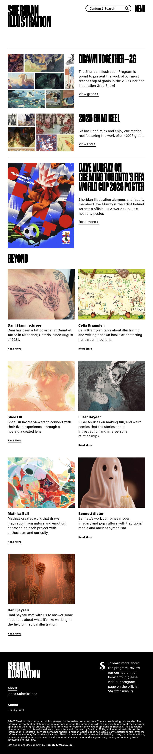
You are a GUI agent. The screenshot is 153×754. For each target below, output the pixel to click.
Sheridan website (120, 691)
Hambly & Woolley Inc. (59, 745)
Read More (14, 348)
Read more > (89, 221)
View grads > (89, 93)
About (12, 688)
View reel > (87, 144)
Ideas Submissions (22, 694)
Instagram (16, 709)
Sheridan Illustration (29, 16)
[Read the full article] (41, 294)
